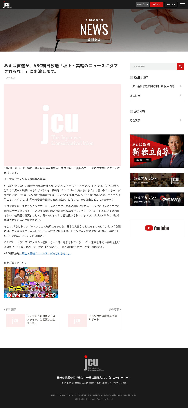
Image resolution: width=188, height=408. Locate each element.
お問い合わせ (142, 4)
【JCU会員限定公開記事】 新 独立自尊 (152, 86)
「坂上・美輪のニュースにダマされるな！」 (45, 253)
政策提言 (135, 95)
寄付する (156, 4)
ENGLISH (171, 4)
